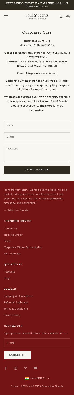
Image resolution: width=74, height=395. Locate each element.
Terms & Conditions (16, 308)
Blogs (7, 278)
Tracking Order (13, 234)
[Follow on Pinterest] (25, 368)
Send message (37, 169)
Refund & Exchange (16, 302)
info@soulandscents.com (41, 73)
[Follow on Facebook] (6, 368)
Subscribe (17, 355)
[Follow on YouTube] (35, 368)
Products (9, 271)
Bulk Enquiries (12, 253)
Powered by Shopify (52, 386)
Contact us (10, 228)
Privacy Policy (12, 315)
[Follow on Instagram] (15, 368)
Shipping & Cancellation (18, 296)
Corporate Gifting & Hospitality (23, 247)
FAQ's (7, 241)
